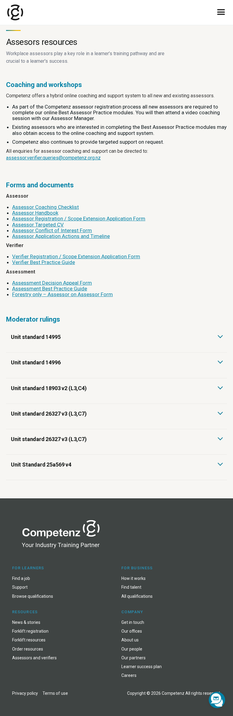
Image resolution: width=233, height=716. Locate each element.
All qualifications (137, 596)
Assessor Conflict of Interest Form (52, 230)
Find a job (21, 578)
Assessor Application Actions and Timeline (61, 236)
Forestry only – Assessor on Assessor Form (62, 294)
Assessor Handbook (35, 213)
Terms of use (55, 693)
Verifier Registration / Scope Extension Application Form (76, 256)
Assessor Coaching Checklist (45, 207)
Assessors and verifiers (34, 657)
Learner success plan (141, 666)
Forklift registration (30, 631)
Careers (129, 675)
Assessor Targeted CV (38, 225)
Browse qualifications (32, 596)
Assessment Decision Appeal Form (52, 283)
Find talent (131, 587)
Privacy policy (25, 693)
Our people (131, 649)
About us (130, 639)
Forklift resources (29, 639)
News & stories (26, 622)
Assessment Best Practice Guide (49, 289)
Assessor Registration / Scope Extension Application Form (78, 219)
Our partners (133, 657)
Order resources (27, 649)
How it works (133, 578)
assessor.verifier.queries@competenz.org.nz (53, 158)
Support (20, 587)
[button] (221, 12)
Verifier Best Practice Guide (43, 262)
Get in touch (132, 622)
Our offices (131, 631)
